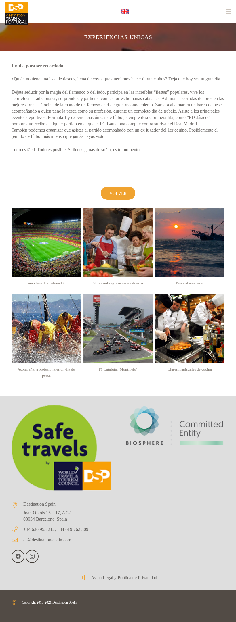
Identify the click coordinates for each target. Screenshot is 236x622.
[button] (228, 11)
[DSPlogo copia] (16, 13)
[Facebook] (18, 556)
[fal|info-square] (85, 578)
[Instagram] (32, 556)
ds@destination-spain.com (47, 539)
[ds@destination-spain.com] (17, 540)
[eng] (125, 11)
